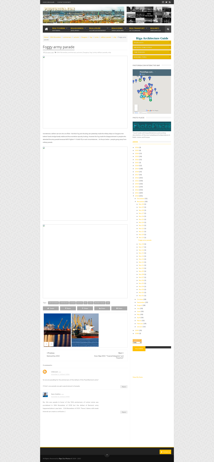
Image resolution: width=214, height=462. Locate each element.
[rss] (169, 2)
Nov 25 (141, 219)
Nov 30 (141, 204)
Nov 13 (141, 259)
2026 (137, 147)
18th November (55, 37)
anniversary (67, 37)
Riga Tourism (58, 29)
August (140, 305)
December (141, 198)
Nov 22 (141, 228)
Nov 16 (141, 250)
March (139, 320)
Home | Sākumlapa (48, 2)
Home (46, 37)
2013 (137, 187)
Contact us (166, 452)
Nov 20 (141, 234)
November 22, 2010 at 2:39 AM (60, 396)
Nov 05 (141, 283)
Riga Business (77, 29)
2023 (137, 156)
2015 (137, 181)
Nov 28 (141, 210)
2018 (137, 172)
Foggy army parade (144, 240)
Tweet (51, 308)
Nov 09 (141, 271)
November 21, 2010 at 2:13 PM (60, 374)
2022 (137, 159)
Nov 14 (141, 256)
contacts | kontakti (64, 2)
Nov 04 (141, 286)
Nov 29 (141, 207)
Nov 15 (141, 253)
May (138, 314)
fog (91, 37)
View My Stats (138, 377)
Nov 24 (141, 222)
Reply (124, 387)
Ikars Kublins (56, 394)
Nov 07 (141, 277)
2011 (137, 193)
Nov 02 (141, 292)
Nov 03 (141, 289)
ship (114, 37)
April (139, 317)
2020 (137, 165)
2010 (137, 196)
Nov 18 (141, 244)
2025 (137, 150)
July (138, 308)
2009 (137, 330)
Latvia (96, 37)
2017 (137, 175)
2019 (137, 169)
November (141, 201)
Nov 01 (141, 295)
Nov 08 (141, 274)
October (140, 299)
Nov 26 (141, 216)
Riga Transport (137, 29)
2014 (137, 184)
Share (69, 308)
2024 (137, 153)
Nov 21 (141, 231)
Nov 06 (141, 280)
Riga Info (155, 29)
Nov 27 (141, 213)
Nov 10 (141, 268)
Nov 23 (141, 225)
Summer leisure (113, 334)
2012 (137, 190)
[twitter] (166, 2)
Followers (139, 349)
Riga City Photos (65, 458)
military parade (106, 37)
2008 (137, 333)
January (140, 327)
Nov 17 (141, 247)
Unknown (54, 372)
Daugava (84, 37)
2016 (137, 178)
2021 (137, 162)
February (140, 323)
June (139, 311)
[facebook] (163, 2)
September (141, 302)
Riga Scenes (118, 29)
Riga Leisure (97, 29)
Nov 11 (141, 265)
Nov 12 (141, 262)
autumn (76, 37)
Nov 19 (141, 237)
